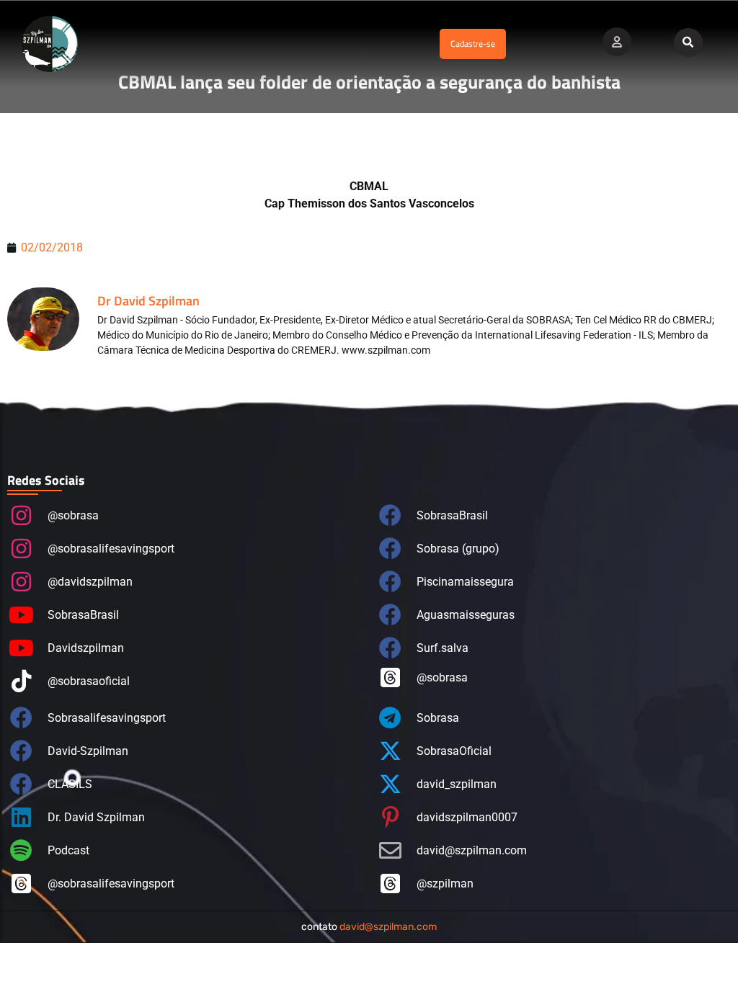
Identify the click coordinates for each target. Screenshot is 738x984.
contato (369, 927)
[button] (262, 44)
